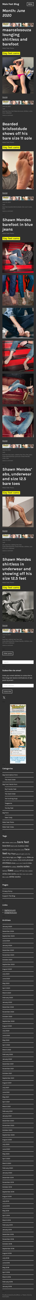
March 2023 (6, 993)
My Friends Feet (10, 789)
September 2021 (8, 1078)
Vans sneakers (29, 871)
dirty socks (11, 849)
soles (30, 111)
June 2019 (6, 1206)
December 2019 (8, 1177)
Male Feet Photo (8, 48)
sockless (14, 867)
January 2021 (7, 1116)
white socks (15, 877)
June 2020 (6, 1149)
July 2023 (5, 974)
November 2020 (8, 1125)
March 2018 (6, 1277)
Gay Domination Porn (10, 775)
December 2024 (8, 931)
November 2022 (8, 1012)
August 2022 (7, 1026)
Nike (29, 857)
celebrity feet (18, 454)
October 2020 (7, 1130)
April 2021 (6, 1102)
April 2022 (6, 1045)
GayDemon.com (10, 910)
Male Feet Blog (10, 4)
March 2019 (6, 1220)
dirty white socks (19, 849)
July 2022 (5, 1031)
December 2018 (8, 1234)
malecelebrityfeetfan (8, 456)
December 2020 (8, 1121)
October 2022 (7, 1016)
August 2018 (7, 1253)
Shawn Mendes (25, 456)
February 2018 (7, 1282)
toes (3, 113)
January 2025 (7, 926)
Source (4, 97)
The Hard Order (10, 780)
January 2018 (7, 1286)
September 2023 (8, 964)
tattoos (4, 871)
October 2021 (7, 1073)
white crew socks (9, 874)
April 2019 (6, 1215)
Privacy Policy (7, 891)
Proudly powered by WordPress (11, 1295)
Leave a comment (7, 115)
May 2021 (5, 1097)
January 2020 (7, 1173)
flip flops (12, 854)
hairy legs (9, 857)
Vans (23, 871)
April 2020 (6, 1159)
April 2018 (6, 1272)
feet (12, 111)
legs (19, 857)
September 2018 (8, 1248)
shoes (13, 863)
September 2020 (8, 1135)
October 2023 (7, 960)
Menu (30, 4)
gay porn (18, 854)
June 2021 (6, 1092)
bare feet (5, 111)
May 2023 (5, 983)
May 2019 (5, 1211)
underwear (9, 113)
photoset (18, 456)
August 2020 (7, 1140)
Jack (3, 109)
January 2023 (7, 1002)
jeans (30, 454)
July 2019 (5, 1201)
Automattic (5, 1296)
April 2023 (6, 988)
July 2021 (5, 1087)
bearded (10, 207)
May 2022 (5, 1040)
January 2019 (7, 1230)
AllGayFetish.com (10, 912)
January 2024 (7, 945)
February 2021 (7, 1111)
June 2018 (6, 1263)
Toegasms (8, 803)
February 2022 (7, 1054)
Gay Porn (5, 813)
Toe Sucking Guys (11, 798)
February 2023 (7, 997)
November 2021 (8, 1069)
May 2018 (5, 1267)
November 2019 (8, 1182)
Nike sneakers (14, 860)
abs (3, 545)
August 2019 (7, 1196)
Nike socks (22, 860)
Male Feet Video (8, 827)
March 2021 (6, 1106)
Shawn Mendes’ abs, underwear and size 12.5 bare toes (17, 476)
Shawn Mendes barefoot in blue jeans (17, 224)
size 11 (26, 207)
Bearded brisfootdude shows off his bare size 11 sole (17, 131)
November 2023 (8, 955)
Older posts (8, 653)
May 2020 (6, 1154)
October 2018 (7, 1244)
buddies (21, 846)
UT (21, 871)
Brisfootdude (17, 207)
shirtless (26, 111)
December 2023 (8, 950)
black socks (14, 846)
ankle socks (13, 842)
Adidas (7, 842)
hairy (4, 857)
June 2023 (6, 979)
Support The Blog (8, 896)
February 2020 (7, 1168)
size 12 (25, 863)
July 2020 (6, 1144)
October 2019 (7, 1187)
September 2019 (8, 1192)
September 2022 (8, 1021)
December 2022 (8, 1007)
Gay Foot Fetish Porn (9, 784)
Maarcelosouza (18, 111)
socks (20, 866)
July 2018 (5, 1258)
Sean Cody (8, 817)
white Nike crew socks (22, 874)
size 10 (17, 863)
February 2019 (7, 1225)
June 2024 (6, 941)
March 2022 (6, 1050)
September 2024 (8, 936)
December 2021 (8, 1064)
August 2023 (7, 969)
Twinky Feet (9, 808)
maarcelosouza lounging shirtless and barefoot (16, 37)
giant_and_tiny (26, 854)
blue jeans (11, 454)
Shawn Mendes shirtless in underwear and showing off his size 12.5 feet (17, 569)
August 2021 (7, 1083)
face (9, 111)
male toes (24, 857)
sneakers (6, 866)
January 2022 (7, 1059)
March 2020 (6, 1163)
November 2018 (8, 1239)
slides (29, 863)
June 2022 (6, 1035)
